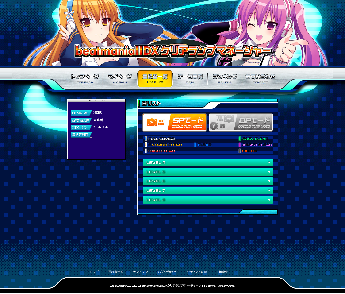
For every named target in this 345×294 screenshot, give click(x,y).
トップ (94, 272)
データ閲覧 (190, 78)
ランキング (225, 78)
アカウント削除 (196, 272)
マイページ (119, 78)
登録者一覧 (154, 78)
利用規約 (223, 272)
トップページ (84, 78)
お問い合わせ (260, 78)
